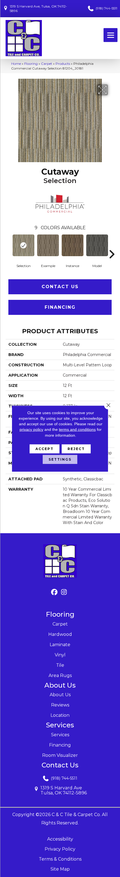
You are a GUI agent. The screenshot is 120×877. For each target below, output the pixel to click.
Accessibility (60, 839)
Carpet (46, 63)
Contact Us (60, 286)
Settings (60, 459)
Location (60, 715)
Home (16, 63)
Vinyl (60, 655)
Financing (60, 307)
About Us (60, 694)
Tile (60, 665)
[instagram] (64, 592)
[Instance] (72, 245)
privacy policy (31, 429)
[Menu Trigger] (110, 35)
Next (111, 246)
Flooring (31, 63)
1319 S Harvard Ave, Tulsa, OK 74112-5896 (38, 8)
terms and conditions (77, 429)
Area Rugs (60, 675)
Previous (8, 246)
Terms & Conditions (60, 859)
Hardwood (60, 634)
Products (63, 63)
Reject (76, 449)
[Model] (97, 245)
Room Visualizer (60, 755)
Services (60, 734)
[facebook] (54, 592)
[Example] (48, 245)
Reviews (60, 705)
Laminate (60, 644)
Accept (44, 449)
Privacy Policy (60, 849)
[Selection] (23, 245)
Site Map (60, 869)
